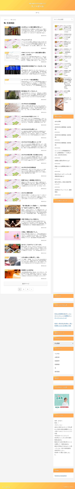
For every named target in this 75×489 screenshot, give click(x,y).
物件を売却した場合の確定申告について (63, 183)
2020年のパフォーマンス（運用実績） (63, 191)
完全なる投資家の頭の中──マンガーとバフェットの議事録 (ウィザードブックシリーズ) (63, 316)
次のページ (25, 283)
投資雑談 (57, 364)
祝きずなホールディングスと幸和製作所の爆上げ (63, 175)
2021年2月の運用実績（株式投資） (63, 144)
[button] (72, 19)
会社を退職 (58, 121)
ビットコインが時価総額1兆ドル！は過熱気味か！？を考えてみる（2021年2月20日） (63, 153)
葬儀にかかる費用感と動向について (63, 167)
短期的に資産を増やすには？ (62, 160)
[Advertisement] (63, 266)
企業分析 (57, 357)
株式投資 (57, 371)
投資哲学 (57, 360)
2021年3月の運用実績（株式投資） (63, 136)
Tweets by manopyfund (60, 475)
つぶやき (57, 353)
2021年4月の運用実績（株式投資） (63, 128)
